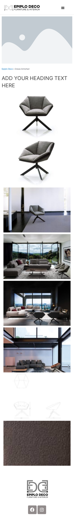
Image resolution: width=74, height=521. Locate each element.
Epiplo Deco (7, 69)
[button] (62, 7)
